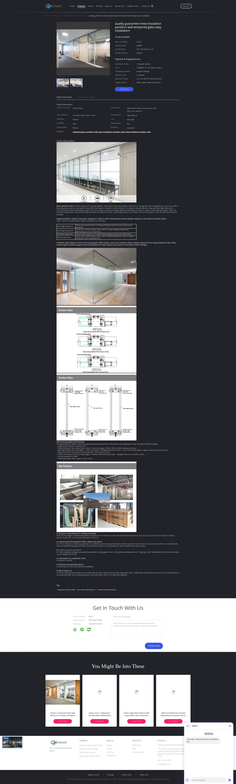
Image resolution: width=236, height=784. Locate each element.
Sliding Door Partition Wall (66, 590)
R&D (134, 748)
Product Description (86, 97)
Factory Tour (119, 6)
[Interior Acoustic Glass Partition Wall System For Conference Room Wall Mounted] (99, 692)
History (109, 745)
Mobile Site (144, 775)
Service (109, 748)
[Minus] (229, 725)
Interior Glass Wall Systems (86, 590)
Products (81, 6)
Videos (90, 6)
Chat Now (124, 89)
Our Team (110, 752)
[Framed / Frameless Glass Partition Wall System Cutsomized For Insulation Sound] (62, 692)
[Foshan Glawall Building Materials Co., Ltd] (76, 630)
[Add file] (187, 780)
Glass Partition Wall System (89, 756)
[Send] (230, 780)
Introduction (111, 755)
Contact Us (145, 6)
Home (72, 6)
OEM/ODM (136, 745)
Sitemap (110, 775)
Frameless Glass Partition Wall (90, 745)
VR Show (99, 6)
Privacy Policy (127, 775)
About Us (108, 6)
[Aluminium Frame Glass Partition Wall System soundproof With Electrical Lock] (173, 692)
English (186, 6)
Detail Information (64, 97)
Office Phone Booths (87, 752)
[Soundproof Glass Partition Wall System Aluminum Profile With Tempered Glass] (136, 692)
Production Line (138, 752)
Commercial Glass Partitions (107, 590)
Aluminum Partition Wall (88, 749)
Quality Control (133, 6)
